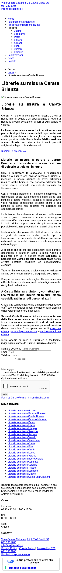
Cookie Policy (27, 548)
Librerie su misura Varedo (22, 437)
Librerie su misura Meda (21, 425)
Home (11, 18)
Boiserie (18, 52)
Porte (17, 36)
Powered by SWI (46, 548)
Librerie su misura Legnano (23, 470)
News (11, 58)
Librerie (18, 39)
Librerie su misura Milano (22, 473)
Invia (5, 394)
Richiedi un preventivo (13, 151)
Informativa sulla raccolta (20, 567)
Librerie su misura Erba (20, 446)
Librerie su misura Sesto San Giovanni (29, 476)
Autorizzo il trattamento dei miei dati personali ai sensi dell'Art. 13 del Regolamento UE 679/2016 (30, 374)
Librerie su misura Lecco (21, 452)
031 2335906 (8, 5)
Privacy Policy (9, 548)
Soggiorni (19, 33)
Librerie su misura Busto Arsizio (25, 458)
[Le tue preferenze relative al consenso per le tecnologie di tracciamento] (6, 567)
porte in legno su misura (23, 331)
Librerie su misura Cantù (21, 449)
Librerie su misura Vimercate (24, 440)
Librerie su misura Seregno (23, 431)
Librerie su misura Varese (22, 455)
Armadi (18, 42)
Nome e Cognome (11, 348)
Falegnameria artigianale (21, 21)
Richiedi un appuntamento (15, 554)
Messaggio (7, 369)
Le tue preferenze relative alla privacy (34, 561)
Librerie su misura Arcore (22, 410)
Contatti (12, 61)
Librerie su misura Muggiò (22, 428)
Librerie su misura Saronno (22, 464)
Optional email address (14, 378)
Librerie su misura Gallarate (23, 461)
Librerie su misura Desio (21, 422)
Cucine (17, 30)
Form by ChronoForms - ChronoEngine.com (25, 397)
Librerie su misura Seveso (22, 434)
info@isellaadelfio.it (12, 8)
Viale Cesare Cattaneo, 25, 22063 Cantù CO (25, 2)
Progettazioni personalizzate (24, 24)
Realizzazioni (15, 55)
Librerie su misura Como (21, 443)
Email (4, 352)
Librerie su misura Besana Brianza (26, 413)
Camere (18, 49)
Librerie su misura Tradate (22, 467)
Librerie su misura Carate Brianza (26, 416)
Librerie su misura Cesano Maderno (27, 419)
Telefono (6, 355)
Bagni (17, 45)
